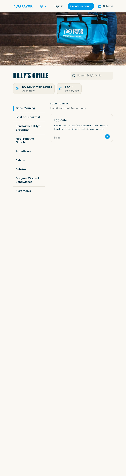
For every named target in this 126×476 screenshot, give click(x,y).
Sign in (58, 6)
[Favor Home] (23, 6)
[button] (81, 128)
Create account (81, 6)
